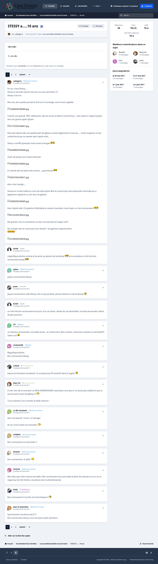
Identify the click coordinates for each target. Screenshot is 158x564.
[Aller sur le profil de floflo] (9, 491)
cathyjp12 (19, 34)
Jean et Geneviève (20, 507)
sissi (120, 60)
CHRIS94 (16, 434)
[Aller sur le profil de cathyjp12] (9, 34)
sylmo (15, 269)
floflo (15, 490)
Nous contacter (12, 560)
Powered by (141, 560)
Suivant (22, 75)
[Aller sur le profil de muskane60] (9, 346)
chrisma (16, 469)
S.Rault (16, 366)
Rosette (16, 452)
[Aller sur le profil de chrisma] (9, 470)
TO (14, 324)
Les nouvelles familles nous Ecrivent (58, 34)
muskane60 (18, 345)
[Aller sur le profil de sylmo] (9, 270)
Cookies (24, 560)
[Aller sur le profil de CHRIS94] (9, 435)
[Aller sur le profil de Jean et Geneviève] (9, 508)
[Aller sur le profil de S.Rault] (9, 367)
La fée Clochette (20, 410)
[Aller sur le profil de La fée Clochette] (9, 411)
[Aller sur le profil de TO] (9, 325)
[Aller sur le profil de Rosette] (9, 453)
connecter (22, 66)
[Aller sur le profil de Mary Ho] (9, 384)
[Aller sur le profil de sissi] (115, 61)
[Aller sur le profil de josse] (9, 287)
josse (15, 286)
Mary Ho (16, 383)
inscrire (36, 66)
